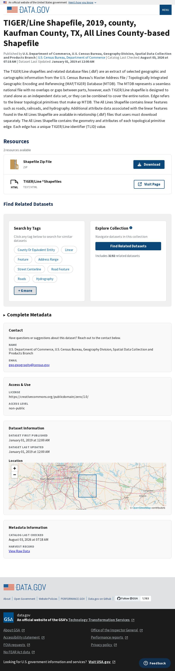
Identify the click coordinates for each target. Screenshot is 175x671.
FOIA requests (14, 644)
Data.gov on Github (99, 599)
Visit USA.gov (100, 661)
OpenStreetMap (142, 507)
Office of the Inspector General (115, 630)
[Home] (28, 10)
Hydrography (44, 279)
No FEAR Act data (17, 652)
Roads (22, 279)
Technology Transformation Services (99, 619)
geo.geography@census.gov (29, 365)
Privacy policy (102, 644)
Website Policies (48, 599)
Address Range (48, 259)
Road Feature (60, 269)
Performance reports (107, 637)
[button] (14, 468)
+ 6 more (25, 290)
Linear (69, 250)
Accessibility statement (21, 637)
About (6, 599)
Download (152, 164)
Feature (23, 259)
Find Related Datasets (128, 246)
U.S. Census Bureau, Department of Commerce (71, 57)
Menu (165, 10)
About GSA (11, 630)
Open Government (24, 599)
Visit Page (152, 184)
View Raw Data (19, 551)
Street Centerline (29, 269)
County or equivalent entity (36, 250)
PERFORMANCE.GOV (73, 599)
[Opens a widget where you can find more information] (155, 663)
